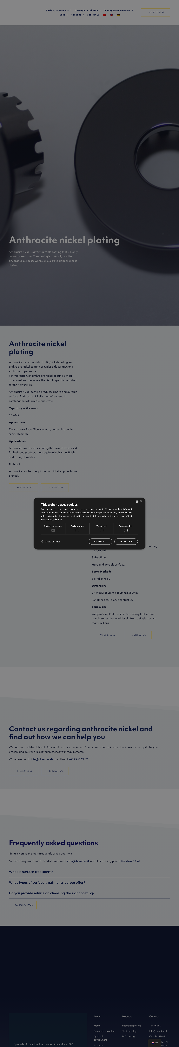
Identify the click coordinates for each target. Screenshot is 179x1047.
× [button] (141, 501)
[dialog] (89, 523)
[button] (50, 541)
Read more (56, 519)
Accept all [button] (126, 541)
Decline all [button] (100, 541)
